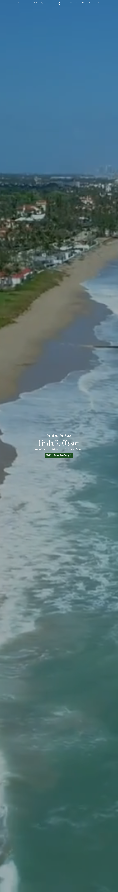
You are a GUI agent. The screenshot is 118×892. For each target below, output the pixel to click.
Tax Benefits (37, 3)
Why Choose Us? (73, 3)
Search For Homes (27, 3)
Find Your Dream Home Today (57, 455)
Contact (98, 3)
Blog (42, 3)
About (19, 3)
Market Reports (84, 3)
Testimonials (92, 3)
